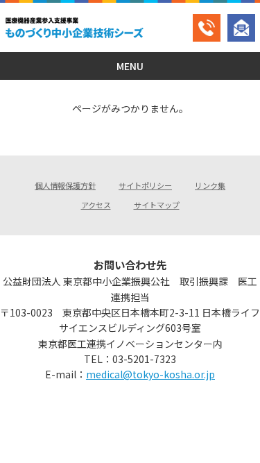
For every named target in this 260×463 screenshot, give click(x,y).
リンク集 (210, 185)
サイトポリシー (145, 185)
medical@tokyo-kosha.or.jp (150, 374)
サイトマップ (157, 204)
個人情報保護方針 (65, 185)
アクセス (96, 204)
